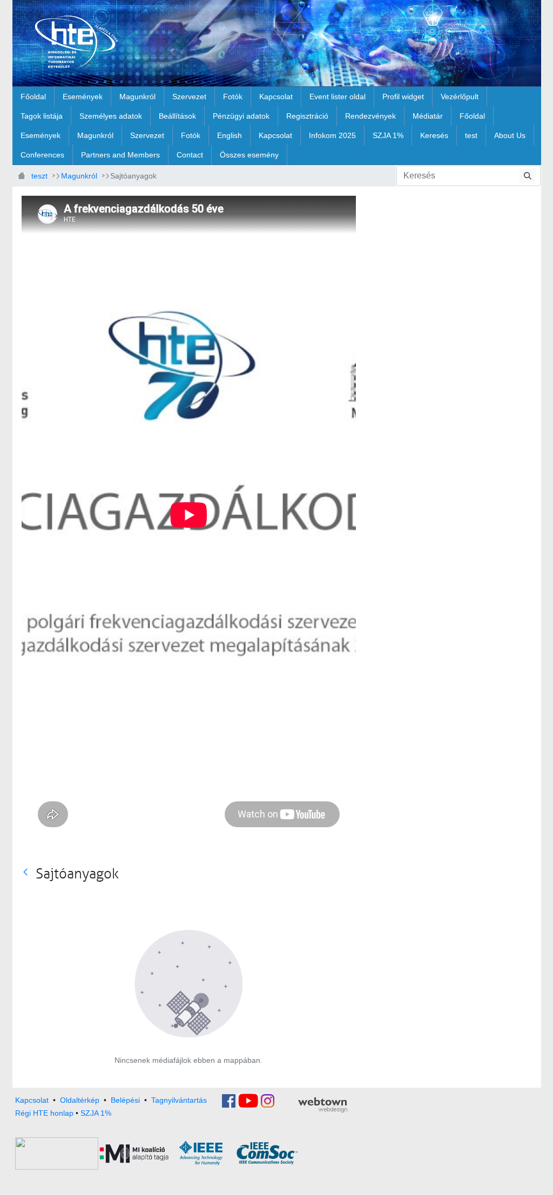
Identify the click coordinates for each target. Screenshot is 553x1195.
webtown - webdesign (322, 1104)
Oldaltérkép (79, 1100)
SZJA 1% (95, 1113)
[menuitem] (33, 96)
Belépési (125, 1100)
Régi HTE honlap (44, 1113)
